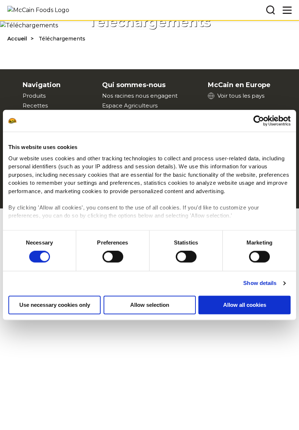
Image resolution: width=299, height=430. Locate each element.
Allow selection (149, 305)
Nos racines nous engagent (140, 95)
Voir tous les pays (240, 95)
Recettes (35, 105)
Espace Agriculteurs (130, 105)
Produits (34, 95)
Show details (259, 283)
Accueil (17, 38)
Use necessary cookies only (54, 305)
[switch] (112, 257)
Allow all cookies (244, 305)
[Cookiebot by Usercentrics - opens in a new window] (259, 120)
